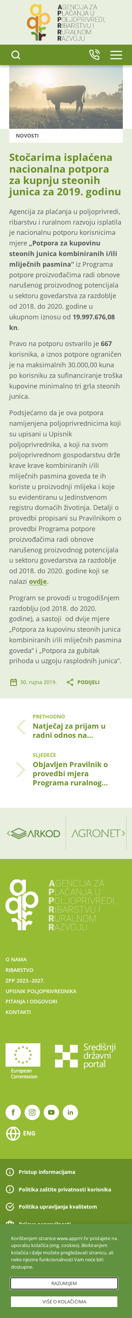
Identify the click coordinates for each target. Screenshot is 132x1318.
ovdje (38, 581)
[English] (94, 55)
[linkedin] (70, 1112)
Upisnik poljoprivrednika (41, 991)
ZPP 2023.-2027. (25, 980)
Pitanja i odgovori (31, 1001)
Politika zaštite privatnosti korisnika (65, 1189)
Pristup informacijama (47, 1171)
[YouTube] (51, 1112)
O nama (16, 959)
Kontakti (18, 1012)
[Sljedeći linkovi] (123, 833)
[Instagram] (32, 1112)
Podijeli (88, 682)
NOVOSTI (27, 135)
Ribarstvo (19, 969)
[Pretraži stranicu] (16, 55)
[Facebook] (13, 1112)
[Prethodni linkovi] (8, 833)
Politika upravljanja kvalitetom (58, 1206)
